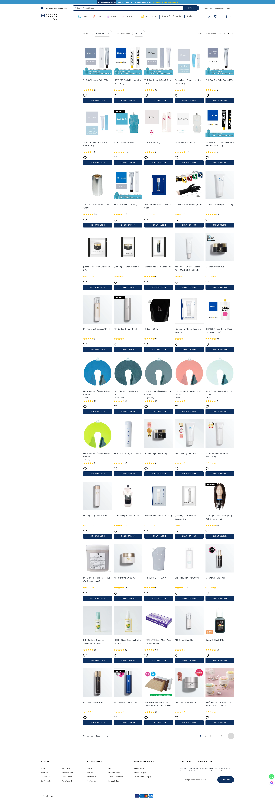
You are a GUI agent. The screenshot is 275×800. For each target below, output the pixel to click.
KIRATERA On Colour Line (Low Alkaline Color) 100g (219, 144)
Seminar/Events (67, 772)
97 (222, 736)
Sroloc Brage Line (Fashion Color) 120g (95, 144)
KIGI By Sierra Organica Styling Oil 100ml (127, 641)
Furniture (150, 16)
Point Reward (67, 781)
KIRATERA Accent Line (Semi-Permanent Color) (219, 330)
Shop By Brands (172, 16)
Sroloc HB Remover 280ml (187, 578)
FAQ (109, 768)
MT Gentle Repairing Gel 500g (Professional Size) (96, 579)
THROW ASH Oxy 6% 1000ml (127, 453)
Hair (84, 16)
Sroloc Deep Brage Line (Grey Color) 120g (188, 82)
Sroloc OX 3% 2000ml (185, 142)
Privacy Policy (113, 781)
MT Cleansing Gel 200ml (186, 453)
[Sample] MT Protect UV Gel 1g (158, 516)
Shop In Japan (139, 768)
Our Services (45, 777)
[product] (97, 60)
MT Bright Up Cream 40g (125, 578)
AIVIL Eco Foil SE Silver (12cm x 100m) (97, 206)
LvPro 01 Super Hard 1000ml (126, 516)
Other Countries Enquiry (142, 777)
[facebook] (43, 796)
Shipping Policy (114, 772)
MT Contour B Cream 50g (186, 702)
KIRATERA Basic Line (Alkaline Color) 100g (127, 82)
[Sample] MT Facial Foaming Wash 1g (188, 330)
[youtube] (51, 796)
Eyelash (130, 16)
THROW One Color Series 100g (219, 80)
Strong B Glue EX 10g (215, 640)
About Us (208, 8)
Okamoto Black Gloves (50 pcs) (189, 204)
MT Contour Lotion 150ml (125, 329)
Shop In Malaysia (140, 772)
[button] (271, 782)
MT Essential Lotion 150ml (125, 702)
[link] (224, 33)
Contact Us (91, 781)
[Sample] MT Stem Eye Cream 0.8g (96, 268)
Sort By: (86, 33)
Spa (99, 16)
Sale (190, 16)
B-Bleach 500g (151, 329)
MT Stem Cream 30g (214, 267)
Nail (113, 16)
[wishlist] (215, 16)
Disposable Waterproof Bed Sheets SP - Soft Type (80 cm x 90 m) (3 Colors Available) (158, 704)
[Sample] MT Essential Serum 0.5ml (157, 206)
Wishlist (90, 768)
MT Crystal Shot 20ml (184, 640)
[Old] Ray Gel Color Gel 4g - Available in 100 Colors (218, 704)
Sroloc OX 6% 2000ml (124, 142)
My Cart (90, 772)
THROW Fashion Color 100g (95, 80)
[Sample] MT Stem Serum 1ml (157, 267)
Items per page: (123, 33)
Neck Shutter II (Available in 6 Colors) (96, 393)
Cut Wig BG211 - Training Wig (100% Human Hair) (218, 517)
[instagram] (47, 796)
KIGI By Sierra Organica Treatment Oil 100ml (93, 641)
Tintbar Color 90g (152, 142)
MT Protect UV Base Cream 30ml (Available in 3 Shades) (188, 268)
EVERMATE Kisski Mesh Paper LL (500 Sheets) (158, 641)
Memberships (67, 777)
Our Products (46, 781)
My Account (91, 777)
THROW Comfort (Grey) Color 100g (157, 82)
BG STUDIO (66, 768)
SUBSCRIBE (225, 779)
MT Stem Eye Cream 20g (155, 453)
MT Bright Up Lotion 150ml (95, 516)
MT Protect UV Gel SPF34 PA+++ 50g (217, 455)
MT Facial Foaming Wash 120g (219, 204)
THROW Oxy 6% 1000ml (155, 578)
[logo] (49, 16)
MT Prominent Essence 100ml (96, 329)
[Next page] (231, 736)
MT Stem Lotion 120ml (93, 702)
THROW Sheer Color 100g (125, 204)
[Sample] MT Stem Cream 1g (126, 267)
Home (43, 768)
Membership (220, 8)
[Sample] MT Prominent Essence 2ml (185, 517)
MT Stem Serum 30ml (215, 578)
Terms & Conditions (115, 777)
